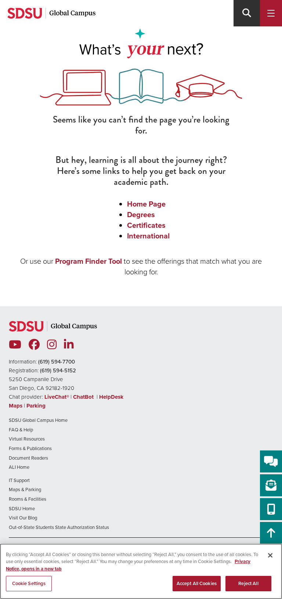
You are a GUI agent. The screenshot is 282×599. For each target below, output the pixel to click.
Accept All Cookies (197, 583)
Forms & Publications (30, 448)
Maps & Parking (25, 489)
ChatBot (84, 397)
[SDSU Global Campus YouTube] (15, 345)
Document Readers (28, 457)
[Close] (270, 555)
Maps (15, 406)
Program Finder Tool (88, 261)
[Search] (247, 13)
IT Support (19, 480)
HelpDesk (112, 397)
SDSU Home (22, 508)
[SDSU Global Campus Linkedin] (68, 345)
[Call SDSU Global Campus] (271, 509)
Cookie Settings (29, 583)
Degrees (141, 214)
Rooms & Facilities (27, 499)
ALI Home (19, 467)
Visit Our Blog (23, 517)
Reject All (248, 583)
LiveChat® (56, 397)
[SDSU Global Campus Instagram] (52, 345)
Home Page (146, 203)
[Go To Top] (271, 533)
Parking (36, 406)
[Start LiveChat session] (271, 461)
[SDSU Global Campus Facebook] (34, 345)
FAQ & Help (21, 429)
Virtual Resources (27, 438)
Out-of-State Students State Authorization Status (59, 527)
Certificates (146, 225)
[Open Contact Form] (271, 485)
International (148, 235)
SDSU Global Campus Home (38, 420)
